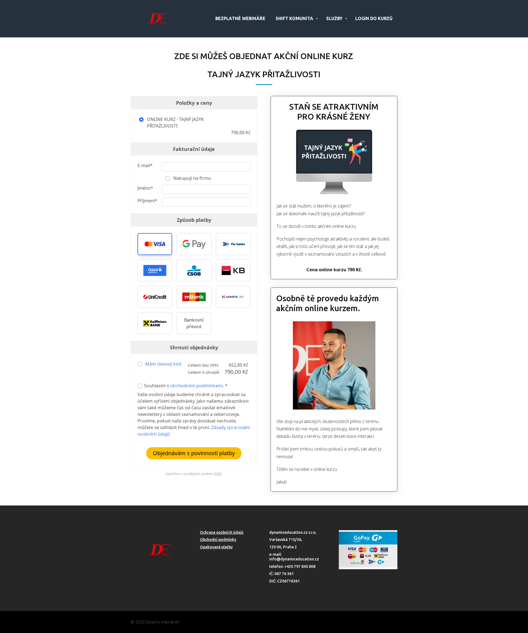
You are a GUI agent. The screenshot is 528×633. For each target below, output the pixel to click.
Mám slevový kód (163, 364)
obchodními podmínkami (196, 386)
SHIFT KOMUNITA (294, 18)
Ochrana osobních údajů (221, 532)
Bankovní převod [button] (194, 323)
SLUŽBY (334, 18)
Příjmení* (147, 201)
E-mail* (145, 165)
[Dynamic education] (158, 18)
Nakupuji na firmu (191, 178)
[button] (155, 244)
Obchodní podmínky (218, 539)
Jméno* (145, 188)
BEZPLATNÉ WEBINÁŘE (240, 18)
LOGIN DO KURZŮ (373, 18)
